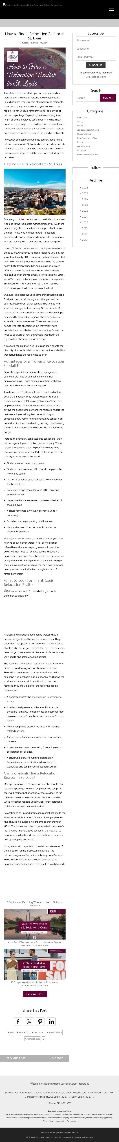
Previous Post (15, 1058)
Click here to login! (96, 76)
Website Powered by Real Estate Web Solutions (59, 1132)
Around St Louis (55, 1032)
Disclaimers (76, 1137)
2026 (85, 187)
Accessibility (60, 1121)
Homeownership (84, 134)
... (43, 1039)
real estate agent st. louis (88, 130)
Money (80, 142)
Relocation (23, 1032)
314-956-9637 (64, 1103)
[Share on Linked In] (51, 1021)
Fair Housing (71, 1121)
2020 (85, 222)
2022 (85, 210)
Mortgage (81, 150)
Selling (80, 121)
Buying (80, 125)
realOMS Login (87, 1137)
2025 (85, 193)
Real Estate (38, 1032)
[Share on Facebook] (18, 1021)
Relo (11, 1032)
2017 (84, 239)
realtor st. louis (33, 1039)
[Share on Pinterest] (40, 1021)
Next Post (57, 1058)
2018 (84, 234)
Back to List (34, 994)
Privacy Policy (48, 1121)
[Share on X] (29, 1021)
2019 (85, 228)
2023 (85, 205)
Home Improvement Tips (87, 154)
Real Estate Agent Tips (87, 138)
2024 (85, 199)
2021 (84, 216)
